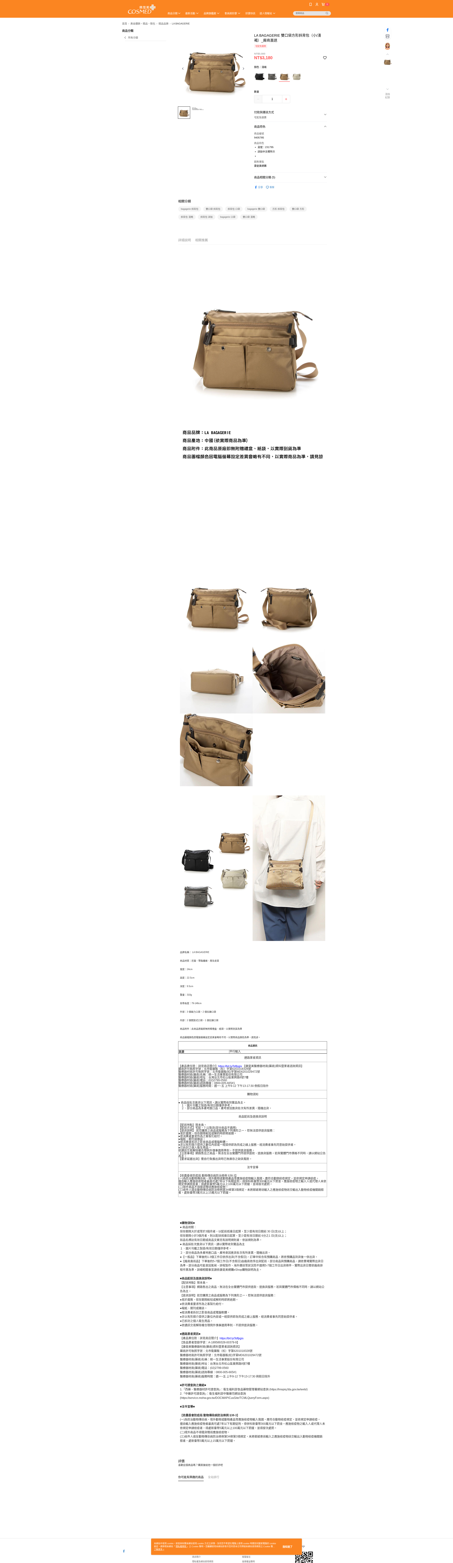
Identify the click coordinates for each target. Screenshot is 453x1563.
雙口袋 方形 (298, 209)
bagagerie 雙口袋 (256, 209)
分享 (260, 187)
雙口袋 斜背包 (213, 209)
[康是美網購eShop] (141, 9)
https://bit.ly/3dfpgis (230, 1066)
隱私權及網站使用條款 (202, 1561)
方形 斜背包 (278, 209)
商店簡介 (196, 1557)
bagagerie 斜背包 (189, 209)
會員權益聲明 (248, 1561)
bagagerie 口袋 (227, 217)
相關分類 (184, 201)
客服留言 (246, 1557)
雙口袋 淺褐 (249, 217)
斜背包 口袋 (234, 209)
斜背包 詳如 (206, 217)
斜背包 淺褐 (187, 217)
